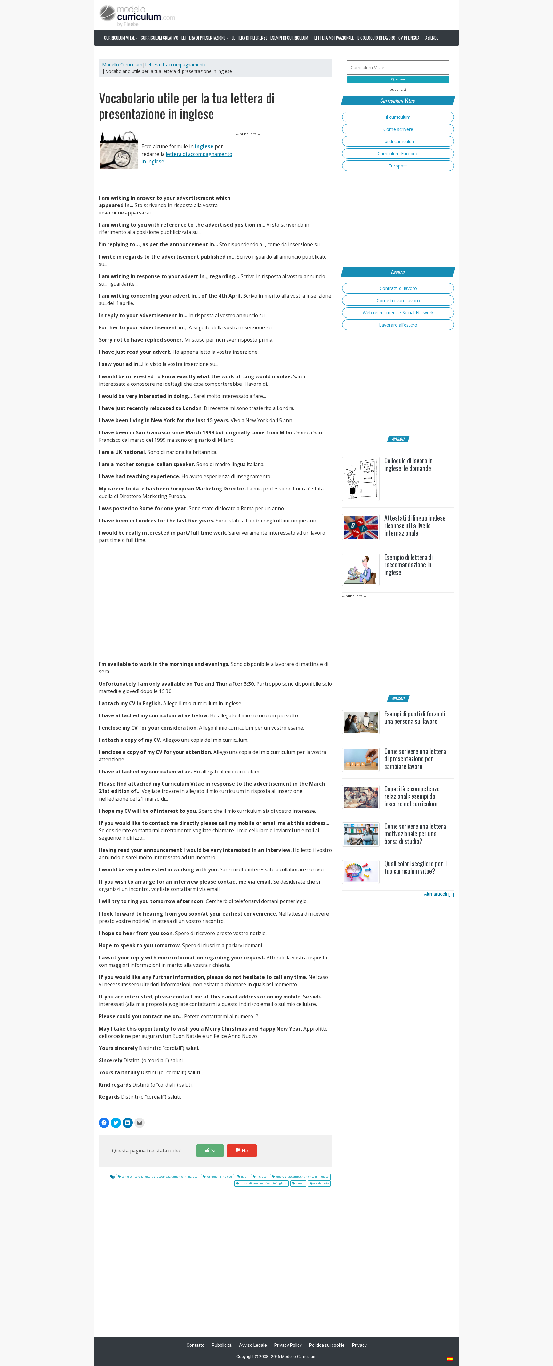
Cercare (399, 79)
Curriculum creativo (159, 38)
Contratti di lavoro (398, 288)
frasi (243, 1177)
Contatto (195, 1345)
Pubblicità (222, 1345)
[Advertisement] (284, 177)
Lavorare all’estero (398, 325)
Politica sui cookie (327, 1345)
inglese (204, 146)
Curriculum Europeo (398, 153)
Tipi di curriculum (398, 141)
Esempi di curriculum (289, 38)
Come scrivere (398, 129)
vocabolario (321, 1183)
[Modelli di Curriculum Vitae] (450, 1359)
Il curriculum (398, 117)
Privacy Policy (288, 1345)
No (245, 1150)
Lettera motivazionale (334, 38)
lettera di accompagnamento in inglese (302, 1177)
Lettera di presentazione (203, 38)
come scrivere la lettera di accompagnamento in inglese (159, 1177)
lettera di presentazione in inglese (263, 1183)
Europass (398, 166)
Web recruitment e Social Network (398, 313)
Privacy (359, 1345)
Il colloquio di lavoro (376, 38)
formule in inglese (219, 1177)
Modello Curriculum (122, 64)
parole (299, 1183)
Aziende (431, 38)
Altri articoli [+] (439, 894)
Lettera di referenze (249, 38)
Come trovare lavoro (398, 300)
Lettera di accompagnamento (176, 64)
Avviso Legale (253, 1345)
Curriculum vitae (119, 38)
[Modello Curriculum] (137, 15)
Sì (213, 1150)
